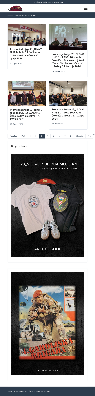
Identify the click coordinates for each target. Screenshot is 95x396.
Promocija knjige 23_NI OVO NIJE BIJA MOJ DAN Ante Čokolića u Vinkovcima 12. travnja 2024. (26, 114)
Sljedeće (79, 136)
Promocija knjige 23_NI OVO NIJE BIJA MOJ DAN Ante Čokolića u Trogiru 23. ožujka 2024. (68, 114)
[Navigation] (85, 8)
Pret (23, 136)
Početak (13, 136)
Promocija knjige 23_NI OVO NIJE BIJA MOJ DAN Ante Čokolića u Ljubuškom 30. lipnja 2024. (26, 54)
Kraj (89, 136)
